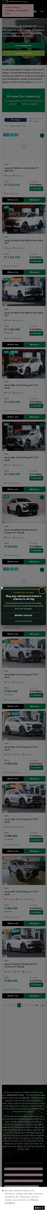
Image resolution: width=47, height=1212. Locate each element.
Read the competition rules (23, 621)
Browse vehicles (23, 615)
